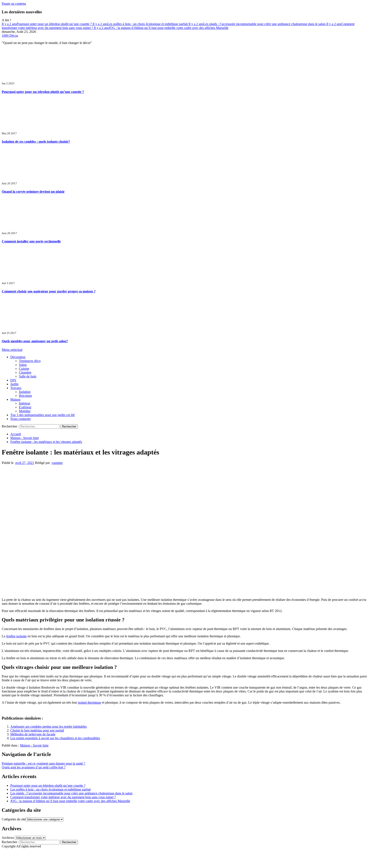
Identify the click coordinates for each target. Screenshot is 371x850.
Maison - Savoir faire (34, 745)
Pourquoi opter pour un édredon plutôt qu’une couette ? (47, 24)
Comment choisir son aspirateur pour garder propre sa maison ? (49, 291)
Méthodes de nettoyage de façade (32, 734)
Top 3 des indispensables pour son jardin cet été (42, 415)
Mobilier (24, 411)
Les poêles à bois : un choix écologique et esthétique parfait (141, 24)
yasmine (57, 463)
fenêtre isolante (16, 636)
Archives (8, 837)
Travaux (15, 388)
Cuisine (24, 368)
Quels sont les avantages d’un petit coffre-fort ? (33, 767)
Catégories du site (14, 819)
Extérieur (25, 407)
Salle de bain (27, 376)
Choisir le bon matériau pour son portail (37, 730)
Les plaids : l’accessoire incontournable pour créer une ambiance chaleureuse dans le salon (257, 24)
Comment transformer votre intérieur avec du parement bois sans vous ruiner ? (63, 797)
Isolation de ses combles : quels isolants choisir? (36, 141)
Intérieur (24, 403)
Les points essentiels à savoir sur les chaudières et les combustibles (55, 738)
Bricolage (25, 395)
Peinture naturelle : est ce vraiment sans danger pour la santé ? (43, 763)
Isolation (24, 392)
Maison (15, 399)
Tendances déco (30, 361)
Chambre (25, 372)
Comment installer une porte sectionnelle (31, 241)
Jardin (14, 384)
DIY (13, 380)
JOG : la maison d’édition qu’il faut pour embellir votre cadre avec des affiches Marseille (161, 28)
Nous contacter (20, 419)
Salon (23, 365)
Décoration (17, 357)
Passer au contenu (14, 3)
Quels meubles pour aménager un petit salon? (35, 341)
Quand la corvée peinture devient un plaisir (33, 191)
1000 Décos (10, 35)
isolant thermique (89, 702)
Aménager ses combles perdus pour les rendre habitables (48, 726)
